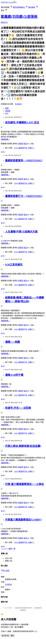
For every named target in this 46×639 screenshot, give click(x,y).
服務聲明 (23, 610)
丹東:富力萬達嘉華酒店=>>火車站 (24, 484)
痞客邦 (20, 144)
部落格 (7, 111)
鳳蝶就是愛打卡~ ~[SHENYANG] (23, 196)
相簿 (7, 108)
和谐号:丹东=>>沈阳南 (18, 407)
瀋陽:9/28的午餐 (14, 374)
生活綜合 (18, 104)
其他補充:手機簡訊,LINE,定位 (22, 122)
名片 (7, 113)
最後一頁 (12, 549)
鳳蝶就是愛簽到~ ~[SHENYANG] (23, 160)
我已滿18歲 (5, 635)
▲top (3, 152)
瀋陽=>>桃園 (12, 341)
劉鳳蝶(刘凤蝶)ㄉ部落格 (19, 16)
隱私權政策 (38, 608)
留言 (25, 144)
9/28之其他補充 (14, 264)
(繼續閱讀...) (5, 139)
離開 (12, 635)
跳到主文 (4, 22)
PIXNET (10, 608)
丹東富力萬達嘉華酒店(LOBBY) (23, 519)
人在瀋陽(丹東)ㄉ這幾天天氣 (21, 231)
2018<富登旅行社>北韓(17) (24, 148)
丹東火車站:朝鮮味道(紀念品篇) (23, 446)
